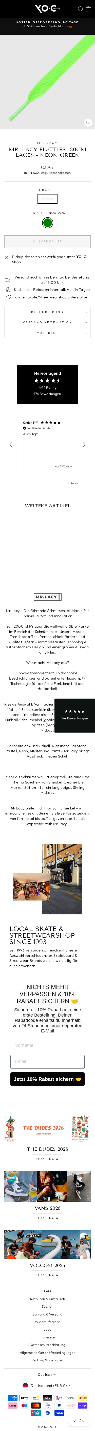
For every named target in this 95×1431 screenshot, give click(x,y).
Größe (47, 190)
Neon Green (48, 223)
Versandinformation (47, 322)
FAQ (47, 1291)
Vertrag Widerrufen (47, 1360)
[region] (47, 445)
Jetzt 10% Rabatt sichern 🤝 (48, 1079)
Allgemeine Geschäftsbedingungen (47, 1352)
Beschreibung (47, 312)
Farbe (47, 213)
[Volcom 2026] (47, 1244)
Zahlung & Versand (47, 1314)
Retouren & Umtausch (47, 1299)
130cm (47, 198)
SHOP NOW (48, 1159)
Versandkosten (60, 173)
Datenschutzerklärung (47, 1344)
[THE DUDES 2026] (47, 1128)
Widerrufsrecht (47, 1322)
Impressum (47, 1337)
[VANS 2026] (47, 1186)
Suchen (47, 1306)
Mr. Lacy (47, 143)
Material (47, 333)
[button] (11, 445)
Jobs (47, 1329)
